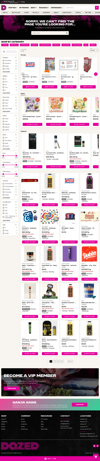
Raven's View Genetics (28, 263)
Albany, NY (83, 424)
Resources (43, 8)
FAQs (42, 421)
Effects (3, 424)
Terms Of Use (96, 453)
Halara (24, 114)
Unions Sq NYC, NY (85, 429)
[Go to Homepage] (3, 7)
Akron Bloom (65, 191)
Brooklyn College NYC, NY (87, 433)
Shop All (3, 419)
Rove (24, 151)
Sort (91, 48)
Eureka (24, 226)
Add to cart (33, 124)
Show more (6, 71)
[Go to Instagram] (97, 446)
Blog (42, 424)
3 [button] (56, 361)
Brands (3, 429)
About (33, 8)
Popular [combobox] (92, 50)
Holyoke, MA (83, 419)
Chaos (23, 338)
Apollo (23, 191)
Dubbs (83, 263)
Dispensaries (56, 8)
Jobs (42, 426)
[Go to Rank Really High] (50, 458)
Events (23, 426)
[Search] (97, 8)
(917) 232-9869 (64, 421)
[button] (13, 2)
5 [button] (62, 361)
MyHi (82, 300)
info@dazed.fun (64, 423)
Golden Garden (65, 263)
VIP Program (24, 8)
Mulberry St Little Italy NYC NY (89, 436)
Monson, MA (83, 421)
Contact (23, 421)
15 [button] (68, 361)
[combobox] (80, 8)
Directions (24, 424)
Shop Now (12, 8)
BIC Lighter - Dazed (68, 228)
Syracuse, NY (84, 426)
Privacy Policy (88, 453)
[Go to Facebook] (94, 446)
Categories (4, 421)
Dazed (63, 226)
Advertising (24, 429)
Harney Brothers (46, 191)
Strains (3, 426)
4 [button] (59, 361)
